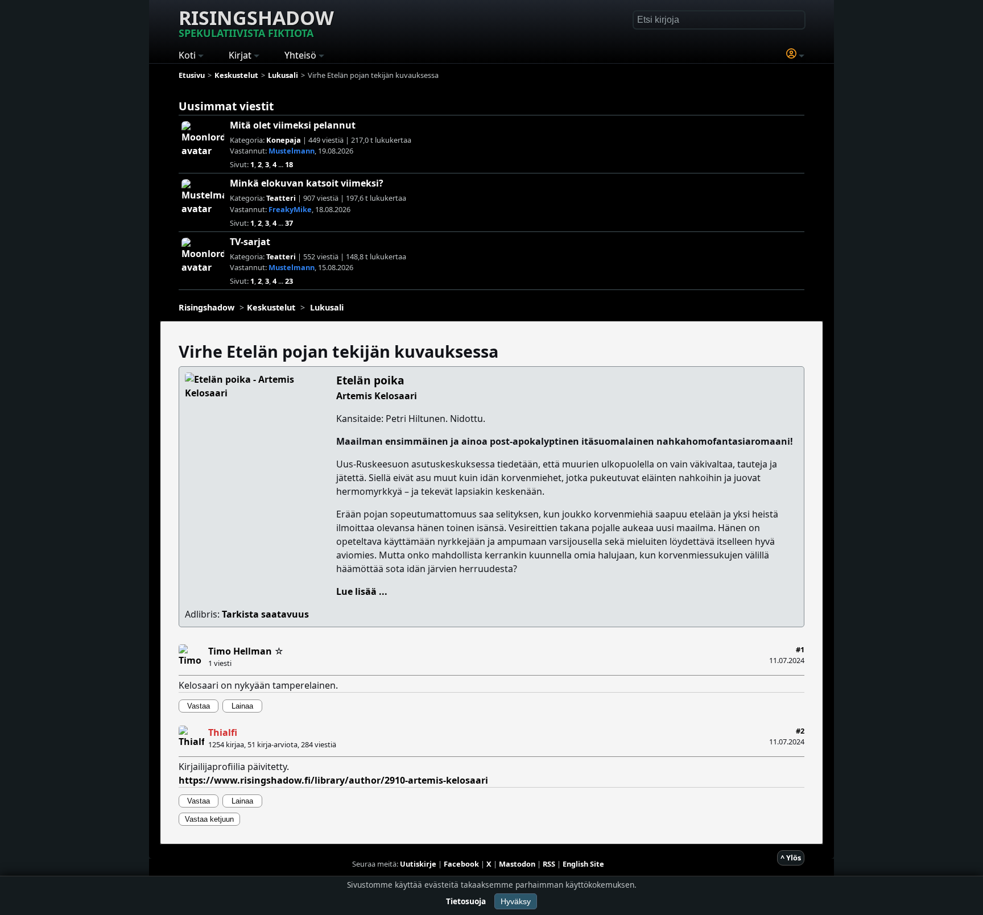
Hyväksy (516, 901)
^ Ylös (790, 857)
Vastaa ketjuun (209, 819)
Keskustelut (271, 307)
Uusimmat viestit (226, 106)
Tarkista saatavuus (265, 614)
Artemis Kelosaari (376, 396)
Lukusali (327, 307)
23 (289, 281)
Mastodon (517, 864)
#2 (800, 731)
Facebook (461, 864)
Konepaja (283, 140)
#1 (800, 649)
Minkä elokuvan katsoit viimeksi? (306, 183)
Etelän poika (370, 380)
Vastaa (198, 706)
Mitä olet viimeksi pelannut (293, 125)
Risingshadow (256, 22)
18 (289, 164)
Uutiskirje (418, 864)
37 (289, 223)
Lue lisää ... (361, 591)
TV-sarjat (250, 241)
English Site (583, 864)
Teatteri (281, 198)
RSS (549, 864)
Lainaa (242, 706)
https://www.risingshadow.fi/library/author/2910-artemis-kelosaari (333, 780)
